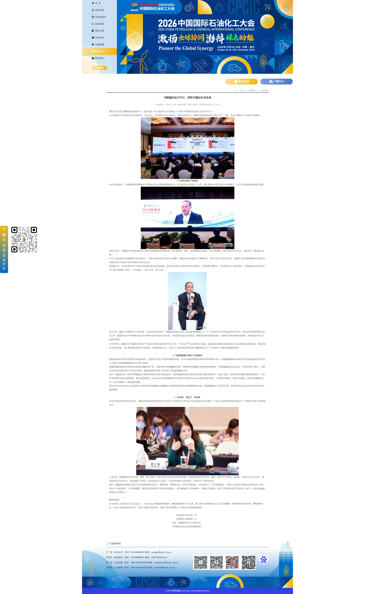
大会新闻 (264, 91)
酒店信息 (99, 31)
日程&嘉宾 (100, 17)
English (99, 67)
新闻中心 (99, 51)
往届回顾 (99, 44)
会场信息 (99, 24)
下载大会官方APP (4, 249)
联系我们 (99, 58)
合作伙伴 (99, 38)
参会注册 (243, 81)
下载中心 (278, 81)
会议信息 (99, 10)
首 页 (97, 3)
